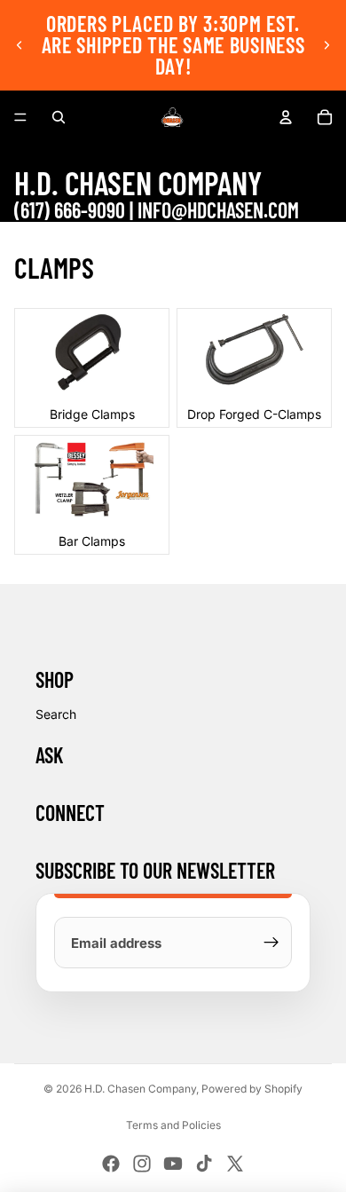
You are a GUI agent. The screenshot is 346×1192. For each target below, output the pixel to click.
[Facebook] (111, 1163)
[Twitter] (235, 1163)
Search (55, 714)
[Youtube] (173, 1163)
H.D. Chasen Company (140, 1088)
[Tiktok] (204, 1163)
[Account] (285, 117)
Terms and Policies (173, 1125)
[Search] (58, 117)
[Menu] (20, 117)
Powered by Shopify (252, 1088)
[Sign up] (271, 942)
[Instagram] (142, 1163)
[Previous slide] (19, 45)
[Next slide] (326, 45)
